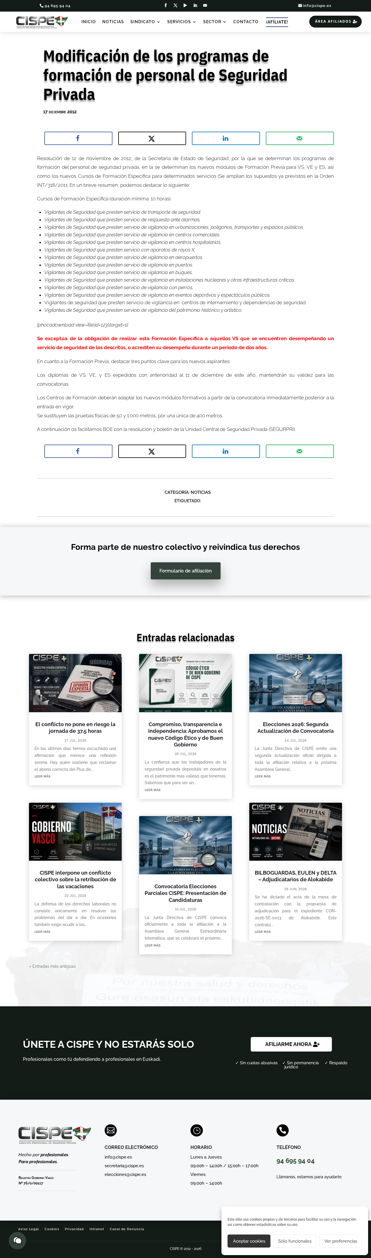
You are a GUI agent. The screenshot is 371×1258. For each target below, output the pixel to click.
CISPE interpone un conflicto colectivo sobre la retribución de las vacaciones (75, 879)
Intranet (97, 1229)
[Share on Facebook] (78, 138)
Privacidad (74, 1229)
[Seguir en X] (175, 5)
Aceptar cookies (249, 1241)
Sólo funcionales (295, 1241)
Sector (212, 22)
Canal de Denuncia (127, 1229)
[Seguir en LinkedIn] (195, 5)
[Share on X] (152, 138)
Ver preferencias (340, 1241)
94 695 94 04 (57, 5)
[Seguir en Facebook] (166, 5)
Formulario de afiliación (185, 571)
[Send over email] (300, 138)
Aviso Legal (28, 1229)
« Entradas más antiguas (52, 966)
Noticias (113, 22)
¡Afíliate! (277, 22)
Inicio (88, 22)
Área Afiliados (333, 21)
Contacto (246, 22)
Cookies (52, 1229)
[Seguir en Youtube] (205, 5)
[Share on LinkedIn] (226, 138)
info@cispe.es (317, 5)
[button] (17, 1240)
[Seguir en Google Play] (185, 5)
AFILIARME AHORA (288, 1044)
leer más (42, 776)
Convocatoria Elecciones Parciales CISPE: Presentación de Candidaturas (185, 893)
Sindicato (142, 22)
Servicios (179, 22)
